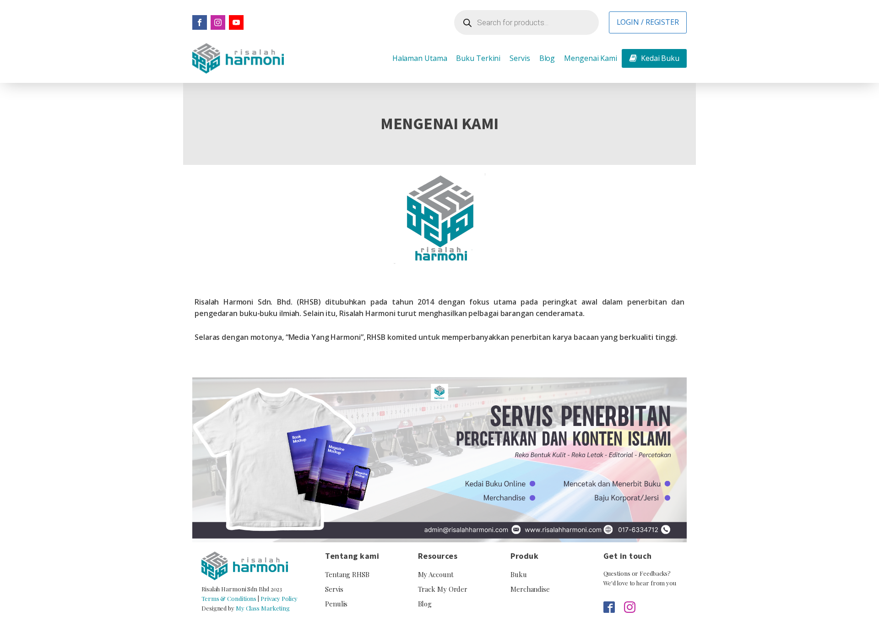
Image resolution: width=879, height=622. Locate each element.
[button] (654, 58)
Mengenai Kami (590, 58)
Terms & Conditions (228, 598)
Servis (520, 58)
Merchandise (530, 589)
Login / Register (648, 22)
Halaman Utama (419, 58)
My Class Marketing (263, 608)
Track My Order (443, 589)
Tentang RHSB (347, 574)
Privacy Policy (279, 598)
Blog (547, 58)
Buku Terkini (478, 58)
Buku (518, 574)
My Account (436, 574)
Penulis (336, 603)
